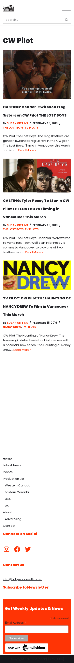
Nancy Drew (12, 327)
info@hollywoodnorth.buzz (22, 579)
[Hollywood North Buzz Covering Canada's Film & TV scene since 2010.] (8, 7)
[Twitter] (27, 549)
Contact (9, 526)
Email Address (15, 623)
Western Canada (17, 485)
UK (7, 505)
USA (8, 499)
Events (8, 472)
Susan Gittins (17, 123)
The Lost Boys (13, 128)
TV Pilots (32, 128)
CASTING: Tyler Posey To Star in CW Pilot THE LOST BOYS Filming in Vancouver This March (36, 208)
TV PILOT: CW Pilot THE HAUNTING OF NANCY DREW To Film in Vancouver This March (37, 306)
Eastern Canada (17, 492)
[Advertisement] (37, 416)
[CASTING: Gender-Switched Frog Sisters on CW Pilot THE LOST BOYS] (37, 74)
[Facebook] (17, 549)
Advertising (13, 519)
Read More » (27, 150)
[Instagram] (6, 549)
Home (7, 458)
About (7, 512)
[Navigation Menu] (66, 7)
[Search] (66, 20)
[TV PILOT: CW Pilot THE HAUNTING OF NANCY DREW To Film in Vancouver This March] (37, 275)
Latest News (12, 465)
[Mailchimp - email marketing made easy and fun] (26, 650)
